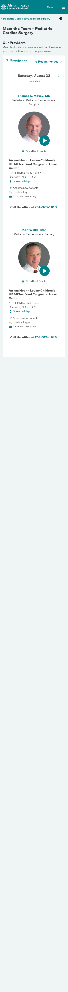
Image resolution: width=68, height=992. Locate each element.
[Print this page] (60, 19)
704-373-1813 (46, 207)
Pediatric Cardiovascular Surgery (34, 234)
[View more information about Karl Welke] (34, 257)
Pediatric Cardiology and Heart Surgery (26, 19)
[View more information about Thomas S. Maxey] (34, 127)
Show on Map (21, 181)
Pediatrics (18, 100)
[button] (58, 76)
